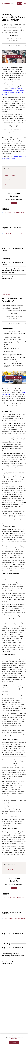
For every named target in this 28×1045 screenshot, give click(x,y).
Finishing (4, 10)
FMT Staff (14, 313)
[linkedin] (11, 45)
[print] (25, 45)
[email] (19, 45)
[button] (3, 3)
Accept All (14, 1042)
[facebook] (9, 45)
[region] (14, 1039)
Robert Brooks (14, 35)
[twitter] (14, 45)
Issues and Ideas (6, 294)
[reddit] (16, 45)
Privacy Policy (14, 1038)
